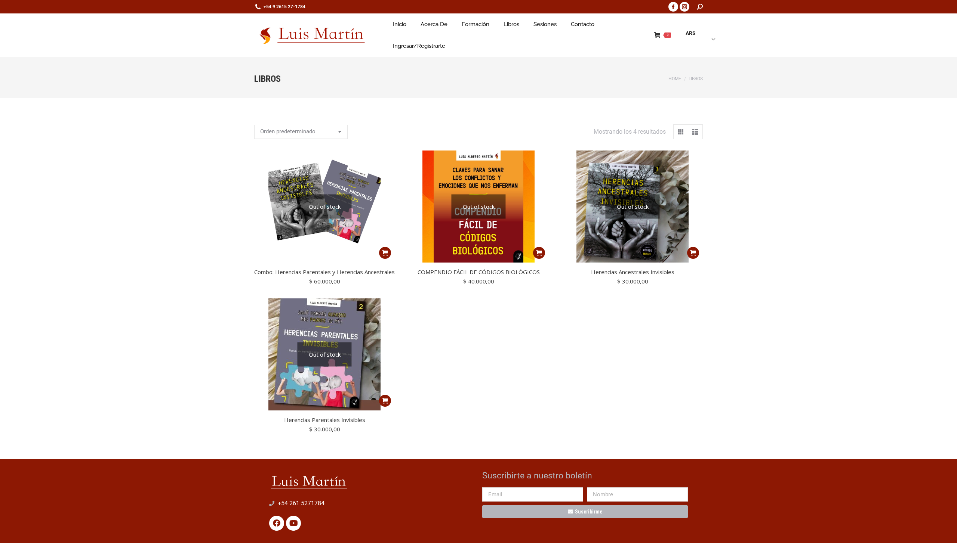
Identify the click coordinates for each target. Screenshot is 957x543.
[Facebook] (276, 523)
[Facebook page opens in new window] (673, 7)
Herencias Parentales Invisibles (324, 419)
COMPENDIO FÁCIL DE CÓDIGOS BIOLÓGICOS (479, 272)
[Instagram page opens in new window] (684, 7)
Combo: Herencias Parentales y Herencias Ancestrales (324, 272)
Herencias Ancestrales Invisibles (632, 272)
